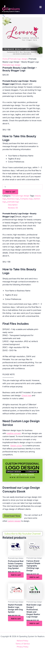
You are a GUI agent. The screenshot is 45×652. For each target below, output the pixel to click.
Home (5, 59)
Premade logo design (18, 59)
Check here (26, 395)
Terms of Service (23, 644)
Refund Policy (22, 641)
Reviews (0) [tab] (13, 208)
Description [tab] (13, 205)
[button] (3, 16)
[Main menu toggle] (40, 7)
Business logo (13, 199)
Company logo (26, 199)
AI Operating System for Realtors (11, 11)
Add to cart (10, 192)
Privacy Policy (22, 647)
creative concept (14, 433)
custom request (14, 521)
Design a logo (16, 445)
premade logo (13, 202)
